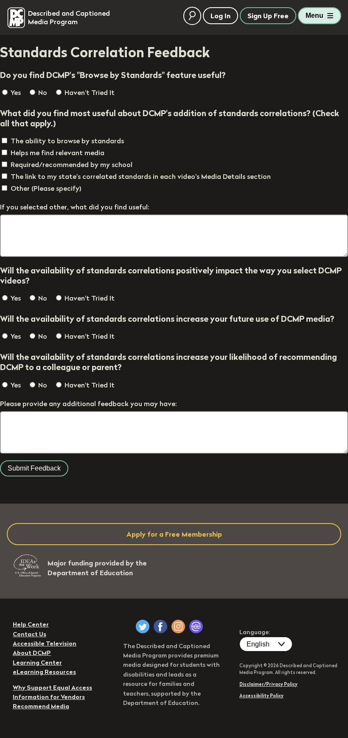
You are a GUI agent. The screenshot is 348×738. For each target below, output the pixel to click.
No (41, 92)
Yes (15, 92)
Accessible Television (44, 643)
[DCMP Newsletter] (196, 626)
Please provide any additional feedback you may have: (88, 403)
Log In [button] (220, 15)
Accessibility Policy (261, 696)
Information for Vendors (49, 697)
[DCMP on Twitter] (142, 626)
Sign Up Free (268, 15)
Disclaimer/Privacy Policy (268, 684)
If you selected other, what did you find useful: (74, 207)
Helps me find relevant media (57, 152)
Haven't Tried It (89, 92)
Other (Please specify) (46, 188)
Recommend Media (41, 706)
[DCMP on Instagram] (178, 626)
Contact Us (29, 634)
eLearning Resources (44, 672)
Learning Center (37, 662)
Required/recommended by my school (71, 164)
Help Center (31, 624)
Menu (314, 15)
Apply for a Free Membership (174, 534)
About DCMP (32, 653)
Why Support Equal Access (52, 687)
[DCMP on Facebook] (160, 626)
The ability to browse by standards (67, 140)
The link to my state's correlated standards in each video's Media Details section (141, 176)
